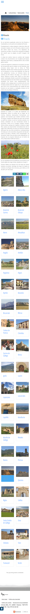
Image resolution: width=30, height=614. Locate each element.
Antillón (20, 252)
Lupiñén (5, 417)
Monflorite (21, 417)
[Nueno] (9, 451)
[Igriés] (9, 367)
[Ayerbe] (9, 284)
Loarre (20, 375)
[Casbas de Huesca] (9, 323)
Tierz (19, 542)
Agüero (5, 189)
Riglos (5, 500)
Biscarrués (6, 313)
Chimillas (21, 333)
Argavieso (6, 272)
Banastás (21, 292)
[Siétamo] (9, 534)
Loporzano (6, 397)
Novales (20, 437)
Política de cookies (6, 602)
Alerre (5, 232)
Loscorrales (21, 395)
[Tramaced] (9, 554)
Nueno (5, 460)
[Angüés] (9, 244)
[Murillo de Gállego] (9, 429)
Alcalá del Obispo (21, 211)
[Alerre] (9, 224)
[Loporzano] (9, 388)
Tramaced (6, 563)
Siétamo (6, 542)
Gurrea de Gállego (6, 354)
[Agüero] (9, 181)
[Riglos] (9, 491)
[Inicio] (5, 13)
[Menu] (2, 2)
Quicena (20, 480)
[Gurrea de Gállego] (9, 344)
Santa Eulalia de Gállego (7, 521)
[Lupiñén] (9, 408)
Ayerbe (5, 292)
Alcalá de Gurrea (6, 211)
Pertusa (20, 460)
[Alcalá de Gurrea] (9, 201)
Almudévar (21, 232)
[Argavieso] (9, 264)
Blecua (20, 312)
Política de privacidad (14, 599)
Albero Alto (21, 190)
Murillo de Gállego (6, 438)
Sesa (19, 520)
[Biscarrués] (9, 304)
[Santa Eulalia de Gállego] (9, 511)
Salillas (20, 500)
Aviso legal (4, 599)
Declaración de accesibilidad (20, 602)
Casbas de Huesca (6, 331)
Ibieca (20, 354)
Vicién (20, 563)
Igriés (5, 375)
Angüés (5, 252)
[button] (14, 174)
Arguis (20, 272)
